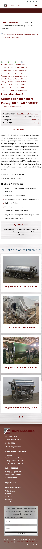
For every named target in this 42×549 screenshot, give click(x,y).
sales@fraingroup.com (13, 447)
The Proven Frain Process (14, 458)
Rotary (36, 122)
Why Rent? (9, 455)
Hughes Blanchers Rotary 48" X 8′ (21, 407)
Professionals (10, 491)
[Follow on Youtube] (30, 1)
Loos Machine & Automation (28, 114)
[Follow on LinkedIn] (27, 1)
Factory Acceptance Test (14, 461)
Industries (8, 496)
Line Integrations (11, 477)
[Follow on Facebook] (36, 1)
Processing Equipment (13, 474)
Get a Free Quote (18, 130)
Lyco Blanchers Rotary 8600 (21, 327)
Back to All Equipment (12, 106)
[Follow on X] (33, 1)
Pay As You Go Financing (14, 463)
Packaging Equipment (13, 472)
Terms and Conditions (23, 542)
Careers (35, 542)
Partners (8, 494)
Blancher (35, 119)
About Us (8, 502)
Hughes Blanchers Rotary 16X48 (21, 286)
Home (5, 23)
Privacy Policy (9, 542)
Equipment (13, 23)
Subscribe (21, 534)
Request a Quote (11, 483)
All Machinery (10, 480)
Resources (8, 499)
